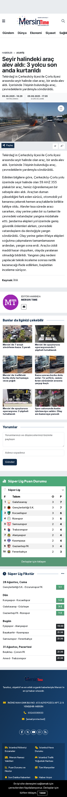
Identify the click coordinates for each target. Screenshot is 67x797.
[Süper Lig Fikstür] (62, 574)
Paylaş (9, 145)
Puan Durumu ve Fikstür (15, 769)
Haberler (7, 53)
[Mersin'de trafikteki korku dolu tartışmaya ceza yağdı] (17, 364)
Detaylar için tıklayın (33, 561)
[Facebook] (22, 732)
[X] (27, 732)
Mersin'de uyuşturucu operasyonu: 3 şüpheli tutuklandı (15, 411)
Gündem (8, 33)
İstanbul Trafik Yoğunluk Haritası (44, 759)
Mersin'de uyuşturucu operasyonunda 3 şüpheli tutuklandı (47, 347)
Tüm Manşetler (47, 767)
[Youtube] (33, 732)
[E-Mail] (24, 307)
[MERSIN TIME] (10, 302)
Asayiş (20, 53)
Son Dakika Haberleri (19, 777)
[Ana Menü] (3, 21)
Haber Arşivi (45, 777)
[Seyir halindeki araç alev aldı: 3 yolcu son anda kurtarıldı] (33, 122)
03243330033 (35, 713)
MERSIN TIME (29, 300)
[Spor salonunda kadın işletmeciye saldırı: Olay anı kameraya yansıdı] (49, 397)
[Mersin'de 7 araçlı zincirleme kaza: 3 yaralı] (17, 333)
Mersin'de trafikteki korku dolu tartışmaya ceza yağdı (15, 378)
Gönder (10, 462)
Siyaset (51, 33)
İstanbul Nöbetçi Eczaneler (16, 749)
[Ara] (63, 21)
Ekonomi (36, 33)
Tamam (42, 793)
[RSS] (45, 732)
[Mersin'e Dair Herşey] (33, 21)
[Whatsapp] (39, 732)
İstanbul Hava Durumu (44, 749)
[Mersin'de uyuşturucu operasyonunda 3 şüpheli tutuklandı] (49, 333)
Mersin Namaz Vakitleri (15, 759)
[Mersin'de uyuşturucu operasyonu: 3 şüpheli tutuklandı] (17, 397)
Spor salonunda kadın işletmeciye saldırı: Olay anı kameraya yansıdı (48, 411)
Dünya (22, 33)
